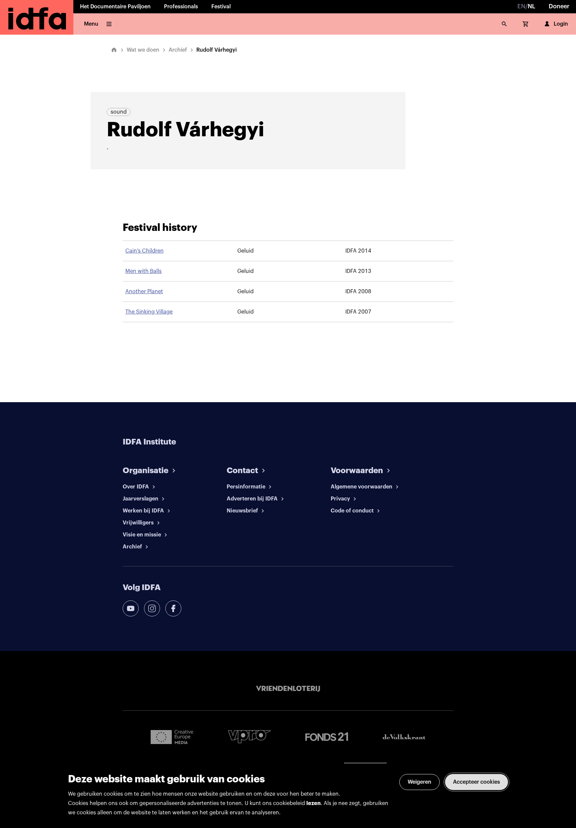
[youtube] (131, 608)
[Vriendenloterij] (288, 689)
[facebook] (173, 608)
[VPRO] (249, 736)
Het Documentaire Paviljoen (115, 6)
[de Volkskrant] (404, 737)
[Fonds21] (326, 736)
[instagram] (152, 608)
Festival (221, 6)
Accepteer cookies (476, 782)
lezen (313, 803)
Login (561, 24)
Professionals (181, 6)
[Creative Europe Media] (172, 736)
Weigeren (419, 782)
